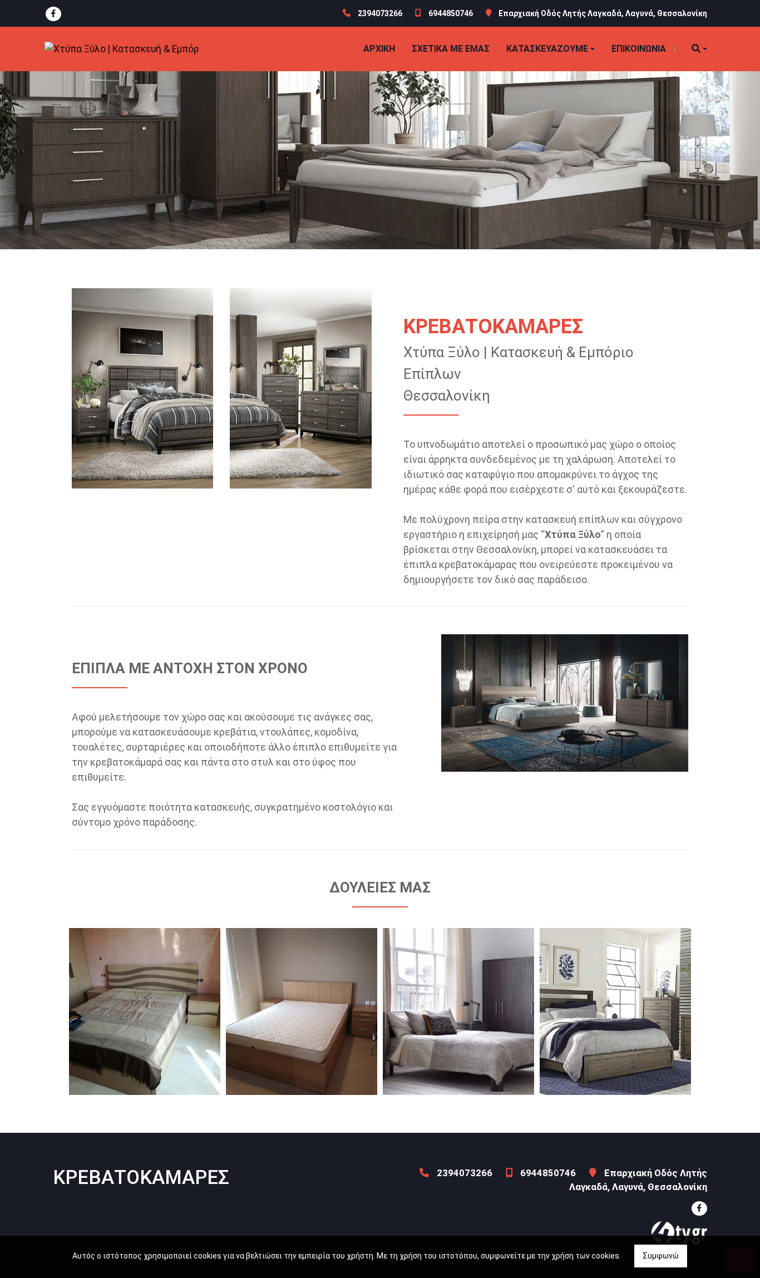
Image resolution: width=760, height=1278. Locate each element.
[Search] (699, 49)
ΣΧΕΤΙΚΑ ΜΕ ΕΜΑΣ (451, 48)
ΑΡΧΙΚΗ (379, 48)
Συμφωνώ (661, 1255)
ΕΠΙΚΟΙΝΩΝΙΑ (638, 48)
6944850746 (450, 13)
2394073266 (380, 13)
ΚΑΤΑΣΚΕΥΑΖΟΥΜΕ (547, 48)
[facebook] (53, 14)
